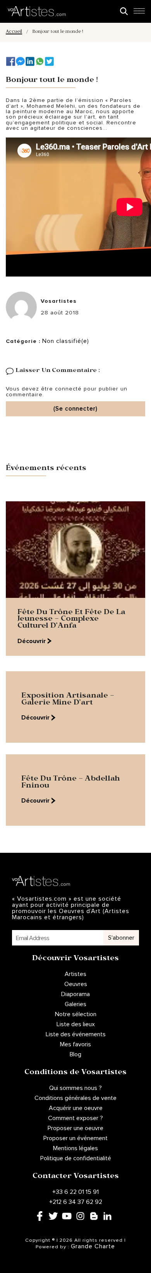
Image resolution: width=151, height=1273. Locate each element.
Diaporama (75, 994)
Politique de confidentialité (75, 1158)
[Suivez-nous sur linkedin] (30, 61)
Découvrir (31, 641)
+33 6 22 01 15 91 (75, 1192)
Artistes (75, 974)
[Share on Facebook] (10, 61)
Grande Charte (93, 1246)
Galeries (75, 1004)
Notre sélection (75, 1014)
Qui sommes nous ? (75, 1088)
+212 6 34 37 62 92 (75, 1202)
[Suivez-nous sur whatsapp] (40, 61)
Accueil (14, 32)
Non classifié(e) (65, 341)
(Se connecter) (75, 409)
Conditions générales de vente (75, 1098)
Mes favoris (75, 1044)
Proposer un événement (75, 1138)
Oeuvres (75, 984)
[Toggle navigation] (139, 13)
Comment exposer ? (75, 1118)
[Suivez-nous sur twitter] (49, 61)
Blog (75, 1054)
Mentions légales (75, 1148)
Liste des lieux (76, 1024)
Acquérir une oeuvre (76, 1108)
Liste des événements (76, 1034)
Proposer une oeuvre (75, 1128)
